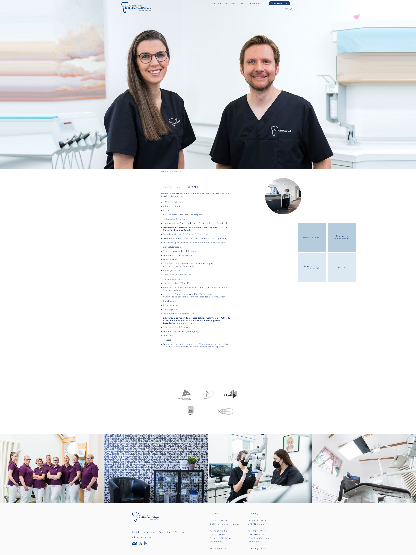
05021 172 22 (257, 3)
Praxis (171, 171)
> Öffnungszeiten (218, 548)
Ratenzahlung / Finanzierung (312, 267)
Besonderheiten (312, 237)
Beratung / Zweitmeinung (342, 237)
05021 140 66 (230, 3)
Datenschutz (165, 532)
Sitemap (179, 532)
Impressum (149, 532)
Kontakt (342, 267)
